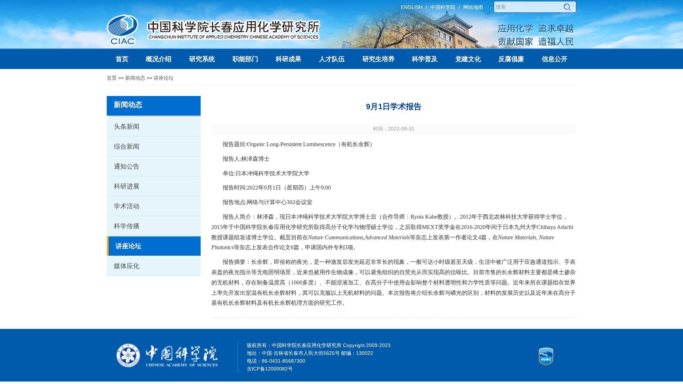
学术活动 (126, 206)
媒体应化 (126, 266)
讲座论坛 (164, 78)
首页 (112, 78)
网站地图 (473, 7)
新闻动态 (135, 78)
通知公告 (126, 166)
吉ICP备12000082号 (270, 369)
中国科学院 (442, 7)
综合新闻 (126, 146)
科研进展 (126, 186)
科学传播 (126, 226)
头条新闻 (126, 126)
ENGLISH (412, 7)
